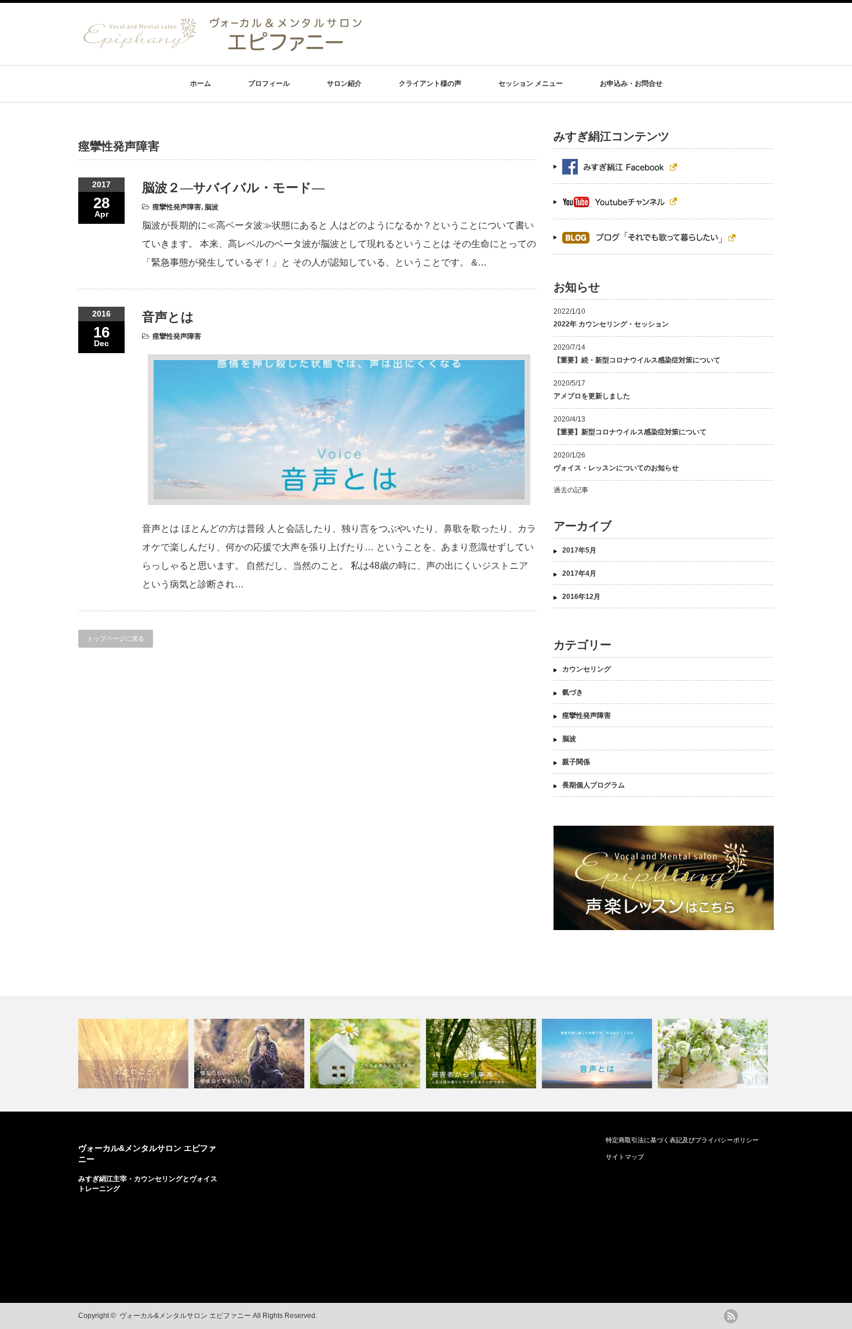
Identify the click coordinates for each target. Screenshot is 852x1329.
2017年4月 (579, 573)
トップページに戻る (115, 638)
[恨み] (250, 1053)
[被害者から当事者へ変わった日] (482, 1053)
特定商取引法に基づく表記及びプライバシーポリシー (682, 1139)
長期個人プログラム (593, 785)
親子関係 (576, 762)
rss (731, 1316)
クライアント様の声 (430, 83)
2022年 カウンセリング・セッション (611, 324)
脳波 (212, 207)
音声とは (168, 317)
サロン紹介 (344, 83)
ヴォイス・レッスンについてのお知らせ (616, 468)
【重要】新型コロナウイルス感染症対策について (630, 432)
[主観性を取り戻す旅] (714, 1053)
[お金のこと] (134, 1053)
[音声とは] (598, 1053)
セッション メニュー (530, 83)
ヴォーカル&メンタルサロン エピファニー (185, 1316)
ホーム (200, 83)
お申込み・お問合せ (631, 83)
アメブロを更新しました (592, 396)
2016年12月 (581, 597)
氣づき (572, 692)
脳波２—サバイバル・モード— (233, 187)
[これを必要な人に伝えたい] (366, 1053)
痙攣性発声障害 (176, 207)
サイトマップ (625, 1156)
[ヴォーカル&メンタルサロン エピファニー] (222, 48)
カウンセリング (586, 669)
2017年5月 (579, 550)
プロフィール (269, 83)
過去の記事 (571, 490)
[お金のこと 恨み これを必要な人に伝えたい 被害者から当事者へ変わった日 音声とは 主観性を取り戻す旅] (426, 1053)
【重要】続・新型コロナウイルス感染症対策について (637, 360)
